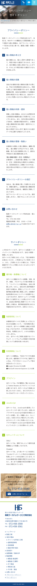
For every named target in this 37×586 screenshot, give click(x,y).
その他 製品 (12, 569)
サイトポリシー (11, 577)
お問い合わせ (10, 572)
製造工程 (9, 534)
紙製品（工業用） (13, 561)
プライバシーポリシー (13, 575)
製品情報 (9, 556)
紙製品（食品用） (13, 558)
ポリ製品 (11, 564)
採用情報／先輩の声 (13, 553)
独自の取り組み (13, 548)
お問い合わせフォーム (13, 224)
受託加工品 (11, 567)
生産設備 (11, 545)
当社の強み (10, 537)
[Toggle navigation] (34, 2)
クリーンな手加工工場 (15, 540)
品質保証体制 (12, 542)
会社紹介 (9, 550)
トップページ (10, 532)
